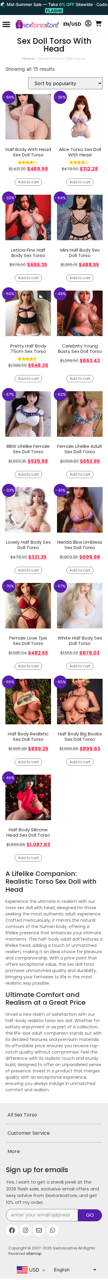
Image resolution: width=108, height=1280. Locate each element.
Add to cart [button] (28, 182)
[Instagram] (26, 1230)
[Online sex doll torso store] (34, 24)
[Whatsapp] (52, 1230)
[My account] (88, 23)
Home (28, 58)
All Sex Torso (22, 1114)
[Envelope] (39, 1230)
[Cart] (98, 23)
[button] (6, 24)
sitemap (33, 1253)
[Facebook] (12, 1230)
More (14, 1151)
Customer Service (29, 1133)
